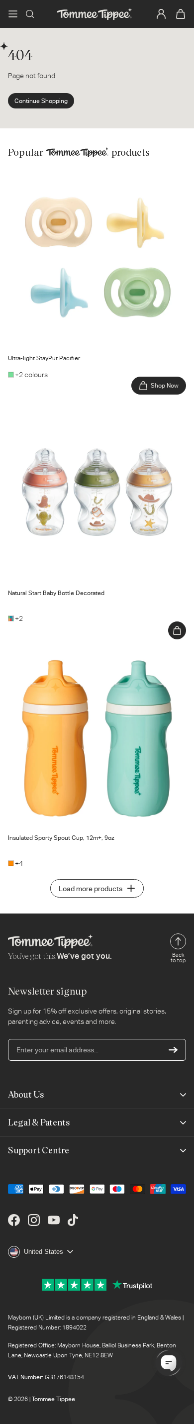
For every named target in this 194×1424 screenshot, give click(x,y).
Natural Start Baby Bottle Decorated (63, 409)
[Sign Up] (173, 1049)
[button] (13, 14)
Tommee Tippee (53, 1399)
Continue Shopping (41, 101)
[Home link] (94, 14)
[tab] (19, 340)
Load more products (90, 889)
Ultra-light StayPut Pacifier (49, 175)
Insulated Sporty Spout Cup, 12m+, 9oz (68, 654)
